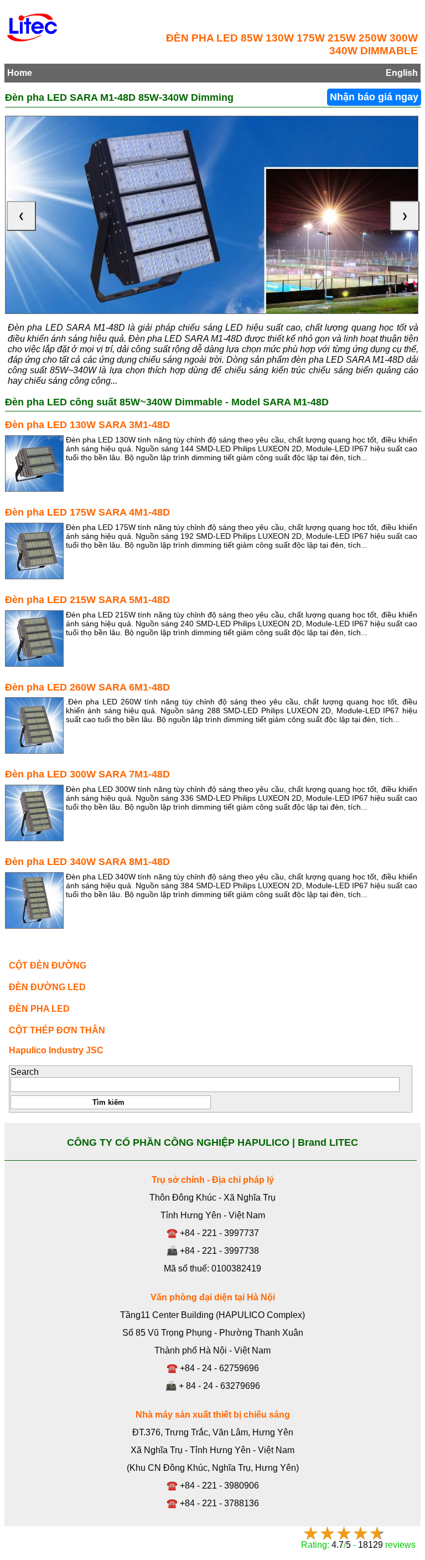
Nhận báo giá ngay (374, 96)
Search (25, 1072)
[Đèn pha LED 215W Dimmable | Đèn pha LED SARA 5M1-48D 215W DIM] (34, 638)
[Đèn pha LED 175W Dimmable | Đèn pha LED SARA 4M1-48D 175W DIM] (34, 551)
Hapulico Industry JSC (56, 1050)
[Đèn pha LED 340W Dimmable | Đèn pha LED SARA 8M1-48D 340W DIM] (34, 900)
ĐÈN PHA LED (39, 1008)
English (402, 73)
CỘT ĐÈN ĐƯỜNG (47, 965)
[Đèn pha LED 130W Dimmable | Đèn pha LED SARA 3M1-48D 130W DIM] (34, 463)
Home (19, 73)
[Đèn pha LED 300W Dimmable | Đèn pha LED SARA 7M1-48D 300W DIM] (34, 813)
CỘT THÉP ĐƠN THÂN (57, 1030)
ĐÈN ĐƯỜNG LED (47, 987)
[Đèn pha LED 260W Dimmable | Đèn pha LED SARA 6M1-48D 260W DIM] (34, 725)
